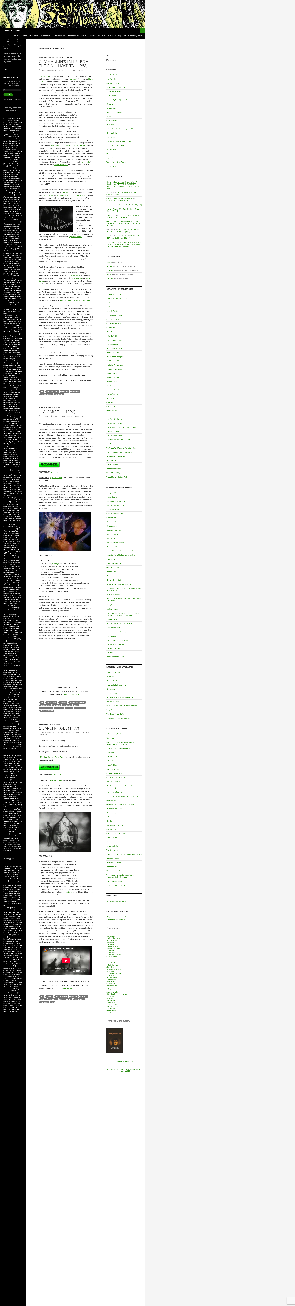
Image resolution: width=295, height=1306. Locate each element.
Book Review (111, 96)
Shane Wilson (111, 1011)
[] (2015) (12, 870)
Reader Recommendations (115, 145)
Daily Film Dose (112, 534)
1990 (42, 996)
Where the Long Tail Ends (115, 657)
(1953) (10, 388)
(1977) (17, 118)
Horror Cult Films (112, 352)
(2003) (7, 303)
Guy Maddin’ (44, 76)
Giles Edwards (111, 957)
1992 (42, 702)
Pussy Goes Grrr (112, 842)
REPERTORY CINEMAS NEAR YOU (77, 36)
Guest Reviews (111, 120)
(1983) (11, 365)
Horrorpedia (111, 576)
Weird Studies (111, 867)
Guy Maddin (75, 391)
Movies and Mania (112, 390)
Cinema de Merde (112, 522)
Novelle (109, 821)
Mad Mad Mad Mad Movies (116, 361)
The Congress (12, 897)
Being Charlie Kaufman (114, 672)
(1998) (16, 616)
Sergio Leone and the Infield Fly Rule (119, 623)
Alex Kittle (110, 752)
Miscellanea (110, 137)
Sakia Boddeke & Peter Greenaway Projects (121, 706)
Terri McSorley (111, 977)
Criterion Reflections (113, 530)
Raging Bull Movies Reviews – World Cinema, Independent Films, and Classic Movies (122, 614)
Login (5, 69)
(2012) (9, 201)
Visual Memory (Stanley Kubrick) (118, 718)
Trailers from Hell (112, 858)
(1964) (13, 494)
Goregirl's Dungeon (113, 567)
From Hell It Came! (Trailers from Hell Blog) (122, 796)
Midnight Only (111, 373)
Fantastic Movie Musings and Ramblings (120, 555)
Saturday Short (111, 150)
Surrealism (59, 394)
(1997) (10, 224)
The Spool (110, 652)
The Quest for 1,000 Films (115, 644)
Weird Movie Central (114, 469)
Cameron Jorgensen (113, 969)
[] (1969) (11, 421)
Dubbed (43, 999)
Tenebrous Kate (112, 846)
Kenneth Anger (80, 195)
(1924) (14, 514)
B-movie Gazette (112, 311)
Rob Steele (110, 996)
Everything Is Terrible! (114, 792)
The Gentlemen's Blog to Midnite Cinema (121, 427)
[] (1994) (11, 234)
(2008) (11, 703)
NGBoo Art (110, 398)
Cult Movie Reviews (113, 323)
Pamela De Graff (112, 946)
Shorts (108, 154)
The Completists (112, 850)
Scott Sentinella (112, 992)
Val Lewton (48, 195)
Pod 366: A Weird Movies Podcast (118, 141)
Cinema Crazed (111, 518)
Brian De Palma (80, 145)
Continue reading (71, 694)
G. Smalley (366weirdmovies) (116, 994)
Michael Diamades (113, 948)
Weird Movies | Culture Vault (116, 477)
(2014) (14, 299)
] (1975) (19, 945)
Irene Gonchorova (112, 963)
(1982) (10, 379)
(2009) (9, 336)
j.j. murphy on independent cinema (118, 584)
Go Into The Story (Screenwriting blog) (120, 804)
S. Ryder (109, 990)
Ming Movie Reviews (113, 594)
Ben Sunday (110, 1000)
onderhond (110, 402)
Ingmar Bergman (112, 693)
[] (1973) (12, 477)
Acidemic (109, 307)
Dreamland (110, 677)
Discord (109, 266)
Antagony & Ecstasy (113, 493)
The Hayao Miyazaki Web (115, 714)
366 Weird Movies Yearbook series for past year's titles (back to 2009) (124, 1070)
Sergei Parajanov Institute (115, 710)
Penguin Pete (111, 209)
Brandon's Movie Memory (115, 501)
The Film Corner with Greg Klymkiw (119, 632)
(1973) (8, 151)
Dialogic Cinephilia (113, 782)
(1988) (12, 139)
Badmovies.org (111, 497)
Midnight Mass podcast (114, 369)
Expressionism (45, 705)
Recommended (80, 708)
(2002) (15, 222)
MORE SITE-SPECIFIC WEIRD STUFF (40, 36)
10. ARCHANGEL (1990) (59, 728)
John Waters (66, 145)
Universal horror (63, 195)
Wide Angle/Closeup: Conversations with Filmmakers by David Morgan (121, 876)
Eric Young (110, 1013)
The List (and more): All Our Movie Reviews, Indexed (125, 36)
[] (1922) (11, 409)
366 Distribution (112, 75)
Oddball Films (111, 829)
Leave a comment (76, 70)
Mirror (10, 945)
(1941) (15, 417)
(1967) (13, 819)
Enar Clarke (110, 944)
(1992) (10, 170)
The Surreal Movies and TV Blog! (118, 440)
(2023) (11, 958)
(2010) (14, 199)
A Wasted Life (111, 303)
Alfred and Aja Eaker (113, 955)
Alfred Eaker (62, 70)
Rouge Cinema (111, 619)
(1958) (17, 805)
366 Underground (112, 83)
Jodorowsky (55, 145)
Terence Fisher (65, 300)
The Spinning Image (113, 648)
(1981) (14, 628)
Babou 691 (110, 761)
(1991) (14, 168)
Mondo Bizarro (111, 382)
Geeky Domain (111, 800)
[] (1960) (12, 427)
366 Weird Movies (11, 30)
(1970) (17, 230)
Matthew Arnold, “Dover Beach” (53, 757)
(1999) (16, 765)
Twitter (109, 274)
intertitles (68, 892)
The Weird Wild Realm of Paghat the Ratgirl (122, 448)
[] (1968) (12, 292)
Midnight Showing (112, 377)
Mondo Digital (111, 386)
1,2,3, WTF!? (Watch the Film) (116, 299)
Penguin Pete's (111, 838)
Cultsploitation (111, 328)
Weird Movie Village (113, 473)
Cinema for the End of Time (116, 777)
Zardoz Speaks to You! (114, 881)
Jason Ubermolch (112, 1004)
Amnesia (49, 996)
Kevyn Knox (110, 975)
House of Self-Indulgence (115, 357)
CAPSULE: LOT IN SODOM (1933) (118, 201)
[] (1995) (12, 243)
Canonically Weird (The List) (49, 408)
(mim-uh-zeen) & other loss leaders (118, 734)
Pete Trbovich (111, 1002)
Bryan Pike (110, 988)
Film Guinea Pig (112, 559)
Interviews (110, 125)
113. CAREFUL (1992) (57, 411)
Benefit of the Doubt (113, 769)
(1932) (7, 805)
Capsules (109, 104)
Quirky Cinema (111, 406)
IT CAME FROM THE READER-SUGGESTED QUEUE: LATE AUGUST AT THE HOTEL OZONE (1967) (123, 185)
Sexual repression (47, 710)
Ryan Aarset (110, 936)
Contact (24, 36)
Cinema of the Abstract (114, 315)
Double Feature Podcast (115, 543)
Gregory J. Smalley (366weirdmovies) (66, 416)
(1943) (12, 547)
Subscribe (8, 95)
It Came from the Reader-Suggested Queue (121, 129)
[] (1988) (11, 143)
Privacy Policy (60, 36)
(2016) (11, 976)
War (53, 1002)
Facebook (109, 270)
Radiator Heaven (112, 609)
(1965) (9, 618)
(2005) (13, 699)
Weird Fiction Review (114, 862)
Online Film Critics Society (116, 833)
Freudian (57, 705)
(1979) (13, 718)
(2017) (7, 562)
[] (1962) (11, 350)
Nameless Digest (112, 813)
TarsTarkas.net (111, 415)
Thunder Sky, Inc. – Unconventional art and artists (124, 854)
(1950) (16, 597)
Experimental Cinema (114, 340)
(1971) (11, 249)
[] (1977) (15, 435)
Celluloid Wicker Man (114, 773)
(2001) (9, 232)
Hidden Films (111, 572)
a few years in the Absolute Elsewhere (119, 748)
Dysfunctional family (77, 702)
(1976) (10, 147)
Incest (76, 705)
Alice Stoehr (110, 998)
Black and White (52, 391)
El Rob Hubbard (112, 965)
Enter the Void (111, 336)
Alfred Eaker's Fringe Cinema (50, 57)
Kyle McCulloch (75, 236)
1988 (42, 391)
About (15, 36)
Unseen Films (111, 460)
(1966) (11, 145)
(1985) (12, 220)
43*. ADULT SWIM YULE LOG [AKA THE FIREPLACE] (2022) (123, 245)
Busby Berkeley (76, 278)
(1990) (8, 157)
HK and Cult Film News (114, 348)
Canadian (64, 391)
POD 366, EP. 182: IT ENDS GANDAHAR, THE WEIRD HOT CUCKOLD (123, 223)
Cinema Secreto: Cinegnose (116, 901)
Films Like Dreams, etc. (114, 563)
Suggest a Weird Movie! (97, 36)
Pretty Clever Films (113, 605)
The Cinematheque (113, 628)
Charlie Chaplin (75, 275)
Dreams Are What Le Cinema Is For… (119, 547)
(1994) (11, 413)
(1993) (9, 162)
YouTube (109, 279)
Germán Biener (111, 940)
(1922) (8, 587)
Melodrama (59, 708)
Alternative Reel (112, 757)
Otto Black (110, 942)
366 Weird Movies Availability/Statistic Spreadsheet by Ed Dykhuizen (120, 743)
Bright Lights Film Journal (115, 505)
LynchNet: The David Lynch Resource (119, 697)
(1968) (12, 411)
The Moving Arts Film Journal (117, 640)
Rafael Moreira (111, 979)
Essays (108, 116)
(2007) (15, 566)
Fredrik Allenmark (113, 938)
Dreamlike (83, 996)
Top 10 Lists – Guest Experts (116, 162)
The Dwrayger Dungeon (115, 423)
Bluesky (109, 262)
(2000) (14, 533)
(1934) (13, 537)
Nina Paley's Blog (112, 701)
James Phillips (111, 986)
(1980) (9, 149)
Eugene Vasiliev (112, 1006)
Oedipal (69, 708)
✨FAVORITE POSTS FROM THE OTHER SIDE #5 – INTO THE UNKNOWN (123, 243)
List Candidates (68, 57)
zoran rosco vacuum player (116, 885)
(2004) (7, 118)
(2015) (12, 330)
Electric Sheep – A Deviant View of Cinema (121, 551)
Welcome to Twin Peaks (114, 871)
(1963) (8, 120)
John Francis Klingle (113, 973)
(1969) (15, 369)
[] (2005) (15, 529)
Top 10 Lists (110, 158)
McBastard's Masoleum (114, 365)
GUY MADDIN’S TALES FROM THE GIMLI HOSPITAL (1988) (64, 63)
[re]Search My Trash (113, 294)
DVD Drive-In (111, 332)
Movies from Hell (112, 394)
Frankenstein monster (81, 300)
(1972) (10, 402)
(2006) (13, 603)
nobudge (109, 817)
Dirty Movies (111, 538)
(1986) (14, 489)
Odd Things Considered (114, 825)
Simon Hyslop (111, 967)
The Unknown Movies (114, 444)
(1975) (15, 442)
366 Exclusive (111, 79)
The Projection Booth (114, 435)
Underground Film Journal (115, 456)
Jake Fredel (110, 959)
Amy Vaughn (111, 1008)
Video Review (111, 166)
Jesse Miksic (110, 981)
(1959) (14, 670)
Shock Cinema (111, 411)
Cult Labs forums (112, 319)
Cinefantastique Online (114, 513)
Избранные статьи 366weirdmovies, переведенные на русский (119, 918)
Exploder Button (112, 344)
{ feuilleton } (110, 738)
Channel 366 (111, 108)
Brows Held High (112, 509)
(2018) (17, 931)
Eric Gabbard (111, 961)
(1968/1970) (11, 608)
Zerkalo (15, 945)
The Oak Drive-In (112, 431)
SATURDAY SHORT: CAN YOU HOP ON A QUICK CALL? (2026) (123, 231)
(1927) (9, 550)
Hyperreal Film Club (113, 580)
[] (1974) (12, 893)
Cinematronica (111, 526)
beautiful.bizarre (112, 765)
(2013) (16, 334)
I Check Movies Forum (114, 809)
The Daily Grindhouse (114, 419)
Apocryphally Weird (113, 91)
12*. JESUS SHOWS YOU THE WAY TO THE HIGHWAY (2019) (122, 216)
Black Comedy (51, 702)
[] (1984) (12, 504)
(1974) (10, 371)
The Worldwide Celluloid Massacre (119, 452)
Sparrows (65, 192)
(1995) (12, 471)
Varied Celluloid (112, 464)
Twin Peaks (85, 162)
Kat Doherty (110, 950)
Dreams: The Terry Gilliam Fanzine (118, 681)
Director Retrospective (114, 112)
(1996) (8, 680)
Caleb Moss (110, 984)
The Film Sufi (111, 636)
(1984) (11, 133)
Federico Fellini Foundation (116, 685)
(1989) (12, 261)
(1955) (11, 579)
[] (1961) (12, 500)
